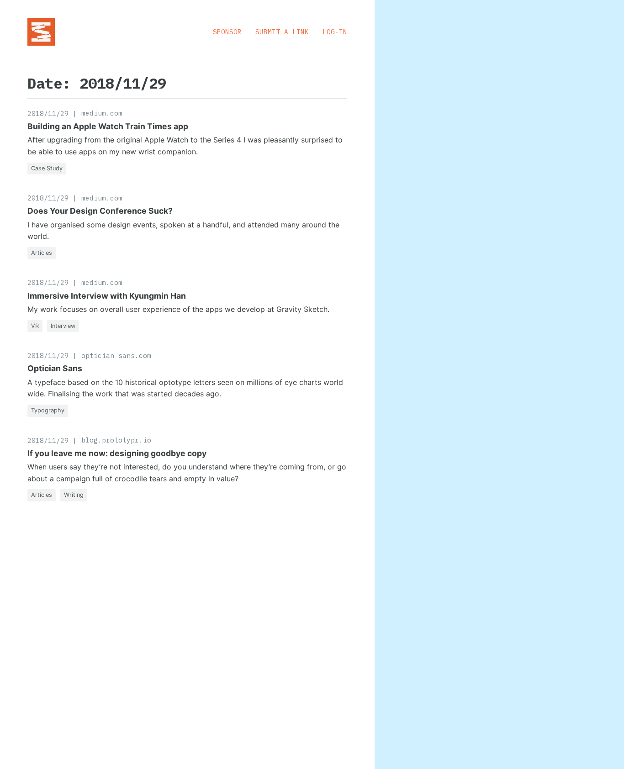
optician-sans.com (116, 355)
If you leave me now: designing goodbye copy (116, 453)
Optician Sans (54, 368)
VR (35, 325)
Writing (74, 494)
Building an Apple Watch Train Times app (107, 126)
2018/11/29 (48, 113)
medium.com (101, 113)
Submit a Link (282, 31)
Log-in (335, 31)
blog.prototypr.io (116, 440)
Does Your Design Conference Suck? (100, 211)
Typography (47, 410)
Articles (41, 252)
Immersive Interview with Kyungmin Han (106, 295)
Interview (63, 325)
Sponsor (227, 31)
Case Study (47, 168)
